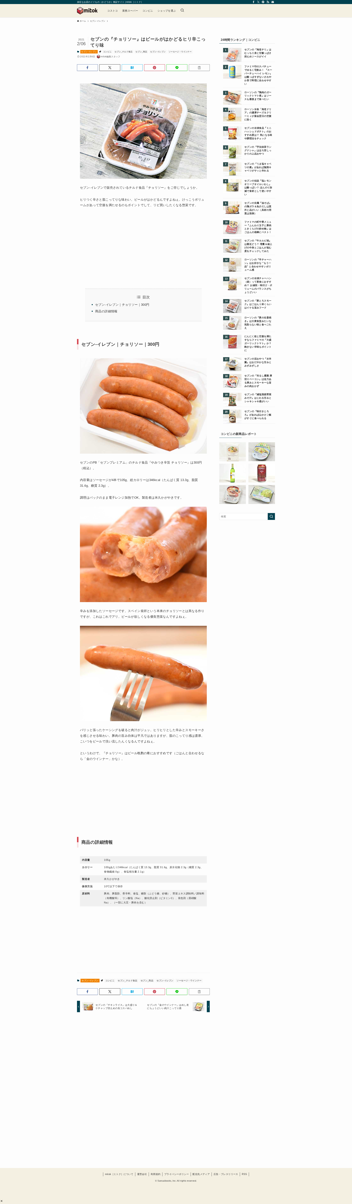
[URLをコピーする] (199, 67)
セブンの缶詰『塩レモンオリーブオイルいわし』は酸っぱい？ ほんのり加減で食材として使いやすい (258, 188)
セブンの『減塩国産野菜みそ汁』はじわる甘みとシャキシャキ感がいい (257, 398)
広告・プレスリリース (226, 1174)
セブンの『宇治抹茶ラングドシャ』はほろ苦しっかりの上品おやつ (257, 150)
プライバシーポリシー (176, 1174)
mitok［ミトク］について (119, 1174)
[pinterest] (263, 2)
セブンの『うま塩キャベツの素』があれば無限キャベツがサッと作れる (257, 167)
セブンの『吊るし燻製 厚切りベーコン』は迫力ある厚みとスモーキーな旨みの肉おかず (258, 380)
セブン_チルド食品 (124, 52)
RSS (244, 1174)
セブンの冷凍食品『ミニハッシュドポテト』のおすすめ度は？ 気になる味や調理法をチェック (258, 133)
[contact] (272, 2)
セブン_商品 (141, 52)
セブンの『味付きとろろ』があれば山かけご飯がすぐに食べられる (257, 415)
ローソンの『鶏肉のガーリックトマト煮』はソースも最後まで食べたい (257, 96)
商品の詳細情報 (106, 311)
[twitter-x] (258, 2)
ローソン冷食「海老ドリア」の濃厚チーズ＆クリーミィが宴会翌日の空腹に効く (257, 114)
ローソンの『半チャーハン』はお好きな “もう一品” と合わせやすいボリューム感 (257, 264)
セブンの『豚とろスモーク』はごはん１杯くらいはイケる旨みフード (257, 304)
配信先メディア (201, 1174)
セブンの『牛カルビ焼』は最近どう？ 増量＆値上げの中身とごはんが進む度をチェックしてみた (258, 245)
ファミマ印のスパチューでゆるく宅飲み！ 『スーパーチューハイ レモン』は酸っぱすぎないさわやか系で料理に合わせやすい (258, 75)
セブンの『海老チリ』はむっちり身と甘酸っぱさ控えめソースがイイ (257, 53)
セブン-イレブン (89, 52)
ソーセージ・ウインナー (180, 52)
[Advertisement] (110, 244)
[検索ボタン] (182, 10)
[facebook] (253, 2)
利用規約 (156, 1174)
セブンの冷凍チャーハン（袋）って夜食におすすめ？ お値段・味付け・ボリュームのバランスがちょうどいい (258, 285)
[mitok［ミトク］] (87, 10)
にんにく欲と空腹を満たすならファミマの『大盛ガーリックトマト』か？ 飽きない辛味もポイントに (257, 343)
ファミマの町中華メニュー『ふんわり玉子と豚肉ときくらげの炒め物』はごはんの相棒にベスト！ (257, 227)
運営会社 (142, 1174)
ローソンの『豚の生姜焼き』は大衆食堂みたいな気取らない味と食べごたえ (257, 322)
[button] (1, 1201)
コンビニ (107, 52)
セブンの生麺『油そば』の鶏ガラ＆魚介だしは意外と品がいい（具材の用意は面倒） (257, 208)
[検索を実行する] (271, 516)
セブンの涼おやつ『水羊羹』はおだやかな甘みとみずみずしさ (257, 362)
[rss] (267, 2)
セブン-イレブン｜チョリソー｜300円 (122, 304)
